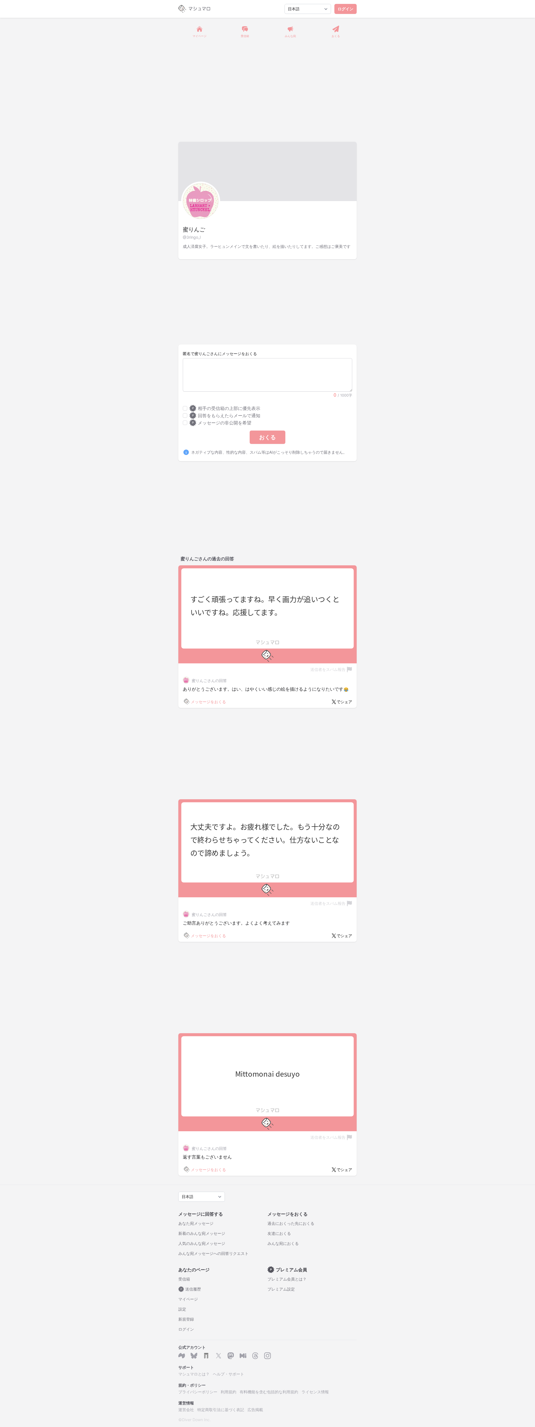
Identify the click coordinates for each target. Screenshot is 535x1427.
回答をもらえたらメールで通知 (226, 415)
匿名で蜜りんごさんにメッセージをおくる (220, 353)
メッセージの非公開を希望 (221, 423)
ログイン (345, 8)
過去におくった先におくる (291, 1223)
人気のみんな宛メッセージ (201, 1243)
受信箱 (184, 1279)
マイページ (188, 1299)
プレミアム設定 (281, 1289)
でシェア (344, 701)
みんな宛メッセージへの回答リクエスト (213, 1253)
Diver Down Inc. (196, 1419)
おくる (267, 437)
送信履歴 (191, 1289)
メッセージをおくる (208, 701)
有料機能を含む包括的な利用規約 (269, 1391)
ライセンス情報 (315, 1391)
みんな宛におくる (283, 1243)
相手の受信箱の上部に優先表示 (226, 408)
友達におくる (279, 1233)
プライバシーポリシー (197, 1391)
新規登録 (186, 1319)
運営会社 (186, 1409)
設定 (182, 1309)
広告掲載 (255, 1409)
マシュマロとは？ (194, 1374)
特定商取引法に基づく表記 (220, 1409)
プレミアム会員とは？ (287, 1279)
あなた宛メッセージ (195, 1223)
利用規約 (228, 1391)
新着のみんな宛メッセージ (201, 1233)
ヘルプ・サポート (228, 1374)
